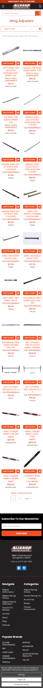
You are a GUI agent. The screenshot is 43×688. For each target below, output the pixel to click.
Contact (5, 613)
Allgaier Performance (8, 590)
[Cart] (40, 6)
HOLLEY (25, 650)
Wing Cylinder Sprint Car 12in (10, 432)
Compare (18, 63)
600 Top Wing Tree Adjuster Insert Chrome (32, 345)
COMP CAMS (7, 652)
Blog (4, 621)
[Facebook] (19, 568)
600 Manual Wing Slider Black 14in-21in (32, 300)
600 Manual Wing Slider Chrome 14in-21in (11, 345)
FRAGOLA (6, 662)
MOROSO (26, 642)
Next (27, 498)
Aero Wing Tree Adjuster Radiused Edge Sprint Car (11, 72)
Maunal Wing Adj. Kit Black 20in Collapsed (11, 167)
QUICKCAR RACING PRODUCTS (30, 655)
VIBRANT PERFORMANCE (8, 657)
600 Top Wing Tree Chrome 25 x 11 (32, 389)
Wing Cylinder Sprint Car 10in (10, 477)
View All (25, 660)
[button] (40, 28)
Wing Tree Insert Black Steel (32, 257)
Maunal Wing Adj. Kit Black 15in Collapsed (11, 214)
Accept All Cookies (21, 684)
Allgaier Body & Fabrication (9, 603)
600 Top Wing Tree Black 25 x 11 (11, 388)
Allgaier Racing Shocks (9, 596)
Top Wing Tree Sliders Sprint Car (10, 120)
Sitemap (6, 625)
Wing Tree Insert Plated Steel (10, 257)
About (5, 617)
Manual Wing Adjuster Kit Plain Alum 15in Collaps (32, 168)
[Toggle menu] (3, 6)
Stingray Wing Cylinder (32, 477)
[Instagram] (24, 568)
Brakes (27, 603)
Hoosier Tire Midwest (7, 608)
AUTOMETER (27, 646)
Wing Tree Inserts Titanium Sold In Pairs (32, 214)
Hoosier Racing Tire (32, 595)
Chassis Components (29, 608)
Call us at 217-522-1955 (21, 561)
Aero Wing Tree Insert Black (11, 299)
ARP (4, 648)
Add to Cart (8, 63)
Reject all (21, 679)
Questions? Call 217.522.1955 (21, 1)
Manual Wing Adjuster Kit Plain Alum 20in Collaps (32, 121)
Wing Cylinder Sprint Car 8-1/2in (32, 434)
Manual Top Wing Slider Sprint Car (32, 69)
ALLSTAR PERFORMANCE (8, 643)
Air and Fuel (29, 599)
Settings (21, 674)
